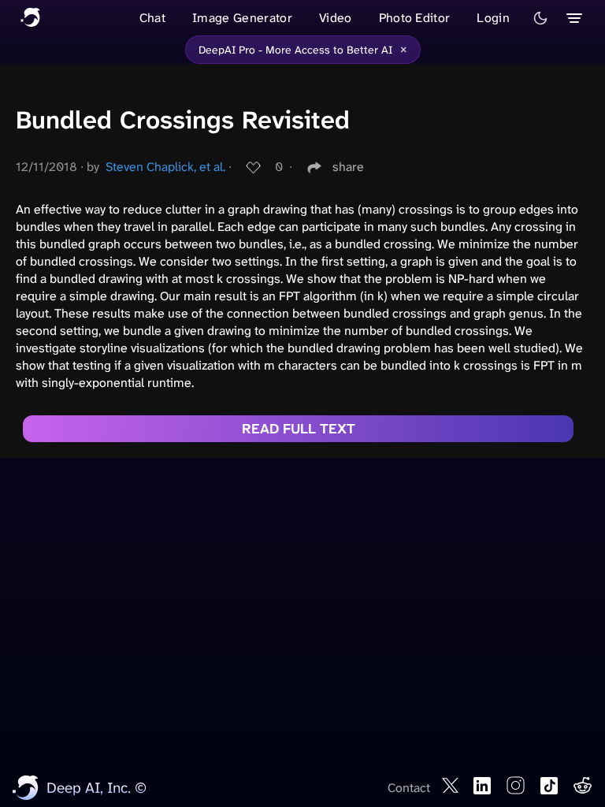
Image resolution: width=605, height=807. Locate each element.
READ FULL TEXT (298, 428)
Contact (409, 787)
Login (493, 17)
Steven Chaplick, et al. (165, 166)
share (348, 166)
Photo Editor (415, 17)
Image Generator (242, 17)
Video (335, 17)
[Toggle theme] (540, 18)
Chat (152, 17)
